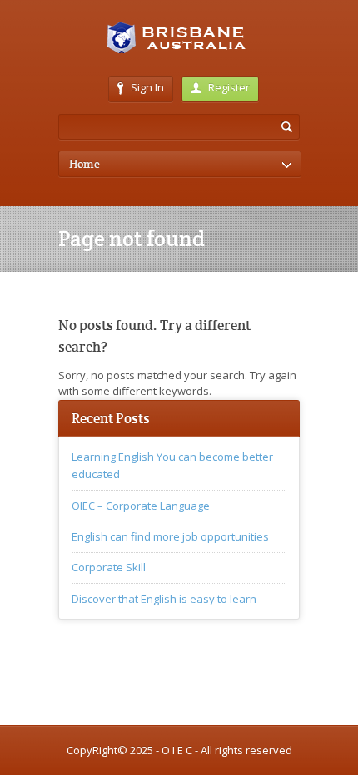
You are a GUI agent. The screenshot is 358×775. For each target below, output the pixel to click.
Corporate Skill (109, 567)
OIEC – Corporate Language (141, 505)
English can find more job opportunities (170, 536)
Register (229, 87)
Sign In (147, 87)
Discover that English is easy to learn (164, 598)
